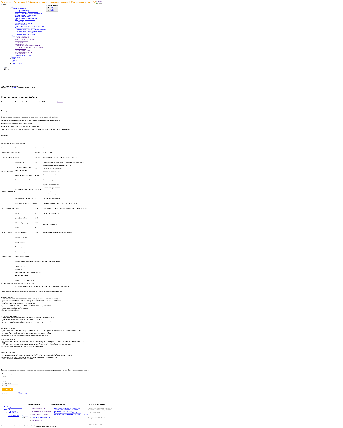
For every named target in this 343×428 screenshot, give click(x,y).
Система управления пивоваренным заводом (29, 47)
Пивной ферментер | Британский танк (26, 12)
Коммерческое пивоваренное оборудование (28, 13)
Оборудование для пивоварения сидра (26, 34)
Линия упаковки (20, 53)
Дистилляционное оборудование (25, 28)
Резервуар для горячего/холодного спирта (27, 45)
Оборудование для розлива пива (25, 20)
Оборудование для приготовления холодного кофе (30, 29)
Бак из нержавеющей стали (23, 52)
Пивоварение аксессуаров (23, 55)
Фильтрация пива (20, 49)
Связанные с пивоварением (23, 23)
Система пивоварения (22, 10)
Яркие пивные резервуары (40, 414)
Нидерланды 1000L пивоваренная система (67, 408)
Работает (60, 102)
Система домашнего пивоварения (25, 15)
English (52, 7)
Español (52, 10)
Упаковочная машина (21, 24)
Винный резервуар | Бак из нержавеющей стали (29, 26)
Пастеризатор (19, 21)
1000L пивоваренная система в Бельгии (66, 409)
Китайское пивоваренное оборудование (46, 426)
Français (52, 9)
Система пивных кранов (22, 50)
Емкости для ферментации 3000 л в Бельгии (67, 413)
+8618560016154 (13, 411)
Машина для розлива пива (23, 16)
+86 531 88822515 (13, 416)
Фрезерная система (21, 44)
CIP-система (19, 42)
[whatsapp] (99, 1)
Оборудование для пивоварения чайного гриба (29, 31)
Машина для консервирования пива (26, 18)
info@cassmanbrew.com (15, 408)
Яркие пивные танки (21, 41)
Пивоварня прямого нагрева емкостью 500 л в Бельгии (71, 414)
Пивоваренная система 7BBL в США (65, 411)
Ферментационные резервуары (24, 39)
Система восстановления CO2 (24, 33)
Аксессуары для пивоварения (41, 417)
